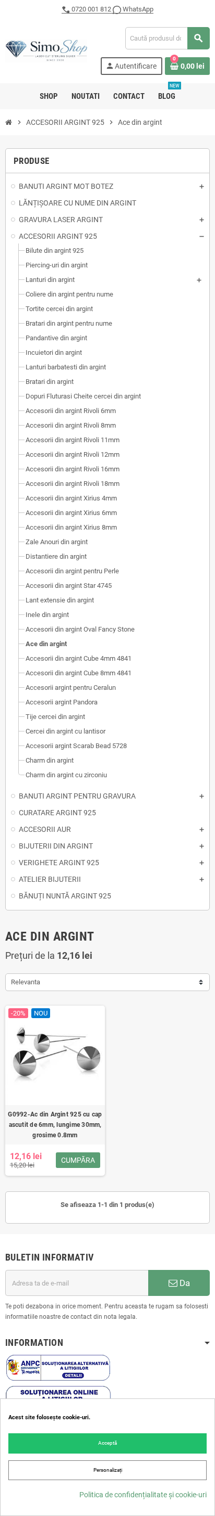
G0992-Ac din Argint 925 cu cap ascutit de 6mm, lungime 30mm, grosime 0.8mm (55, 1125)
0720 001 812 (91, 9)
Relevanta (25, 982)
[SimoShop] (46, 50)
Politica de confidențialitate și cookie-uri (143, 1495)
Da (183, 1283)
